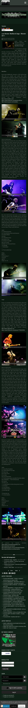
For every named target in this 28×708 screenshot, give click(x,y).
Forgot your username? (8, 697)
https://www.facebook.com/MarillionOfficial (12, 100)
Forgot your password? (8, 695)
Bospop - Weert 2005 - (13, 567)
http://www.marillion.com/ (8, 99)
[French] (3, 28)
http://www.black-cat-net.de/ (8, 546)
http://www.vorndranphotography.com (11, 544)
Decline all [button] (13, 706)
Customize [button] (21, 706)
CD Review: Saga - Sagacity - (14, 559)
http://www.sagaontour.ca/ (8, 328)
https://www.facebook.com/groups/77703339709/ (13, 330)
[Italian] (6, 28)
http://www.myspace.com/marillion (10, 102)
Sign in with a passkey (15, 688)
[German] (5, 28)
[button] (2, 573)
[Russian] (8, 28)
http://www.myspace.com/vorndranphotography (13, 547)
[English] (2, 28)
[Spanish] (9, 28)
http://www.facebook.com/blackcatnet (11, 549)
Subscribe (5, 669)
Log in (14, 692)
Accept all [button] (6, 706)
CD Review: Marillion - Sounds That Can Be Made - (14, 562)
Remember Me (6, 683)
